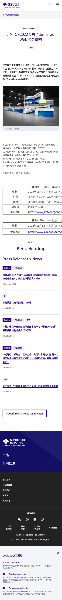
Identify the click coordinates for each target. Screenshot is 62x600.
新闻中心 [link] (6, 490)
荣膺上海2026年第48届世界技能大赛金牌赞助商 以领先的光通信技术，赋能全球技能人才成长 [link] (30, 276)
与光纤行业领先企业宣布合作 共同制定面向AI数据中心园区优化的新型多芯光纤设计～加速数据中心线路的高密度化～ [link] (30, 358)
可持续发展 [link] (7, 485)
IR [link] (4, 296)
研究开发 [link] (6, 479)
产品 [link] (6, 455)
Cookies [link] (53, 528)
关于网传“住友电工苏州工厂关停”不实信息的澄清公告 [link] (30, 386)
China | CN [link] (42, 535)
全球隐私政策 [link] (9, 527)
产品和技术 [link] (18, 268)
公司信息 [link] (9, 463)
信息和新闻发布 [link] (12, 14)
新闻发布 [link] (7, 268)
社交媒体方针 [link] (37, 527)
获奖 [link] (28, 320)
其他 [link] (31, 47)
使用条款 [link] (23, 527)
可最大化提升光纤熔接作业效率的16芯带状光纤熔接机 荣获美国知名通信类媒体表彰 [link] (31, 328)
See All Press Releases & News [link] (24, 413)
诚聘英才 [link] (6, 500)
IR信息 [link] (5, 495)
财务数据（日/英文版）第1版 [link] (17, 302)
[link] (11, 4)
